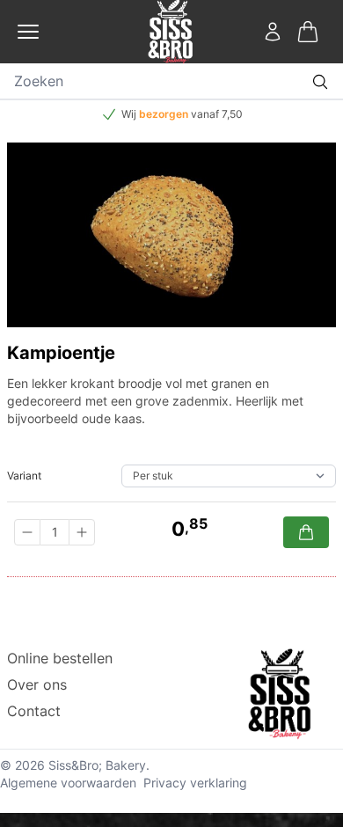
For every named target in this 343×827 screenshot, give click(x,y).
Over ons (37, 684)
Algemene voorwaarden (68, 782)
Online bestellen (60, 658)
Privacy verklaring (195, 782)
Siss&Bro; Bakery (97, 764)
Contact (34, 711)
